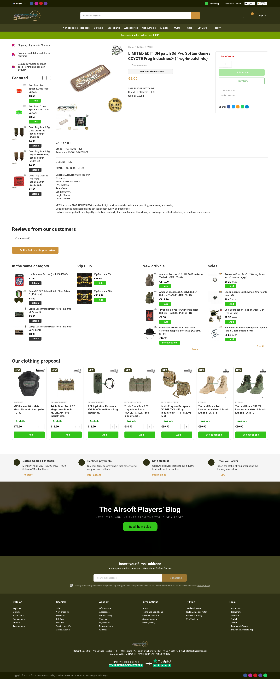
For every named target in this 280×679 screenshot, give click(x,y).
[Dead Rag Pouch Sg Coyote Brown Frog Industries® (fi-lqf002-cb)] (19, 157)
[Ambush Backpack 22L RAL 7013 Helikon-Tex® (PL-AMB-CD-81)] (149, 280)
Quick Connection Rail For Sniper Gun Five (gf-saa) (244, 311)
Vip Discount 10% (103, 291)
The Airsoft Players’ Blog (140, 509)
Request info (228, 90)
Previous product (257, 47)
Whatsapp (215, 3)
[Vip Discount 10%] (84, 297)
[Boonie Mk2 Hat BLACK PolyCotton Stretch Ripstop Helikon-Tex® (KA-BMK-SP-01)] (149, 333)
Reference (61, 152)
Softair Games (35, 675)
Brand (59, 148)
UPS (223, 475)
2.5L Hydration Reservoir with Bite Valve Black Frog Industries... (103, 409)
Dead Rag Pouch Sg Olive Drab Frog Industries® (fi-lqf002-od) (39, 132)
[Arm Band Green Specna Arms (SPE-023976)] (19, 112)
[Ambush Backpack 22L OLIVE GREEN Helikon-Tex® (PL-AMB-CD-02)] (149, 298)
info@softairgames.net (196, 651)
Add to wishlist (228, 95)
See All (195, 349)
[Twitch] (45, 3)
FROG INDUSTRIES (145, 92)
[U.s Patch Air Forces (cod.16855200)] (19, 280)
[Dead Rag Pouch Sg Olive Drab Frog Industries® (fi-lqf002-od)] (19, 133)
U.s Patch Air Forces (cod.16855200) (48, 274)
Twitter (233, 106)
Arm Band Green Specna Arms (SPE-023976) (39, 109)
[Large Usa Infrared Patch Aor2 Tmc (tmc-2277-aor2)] (19, 314)
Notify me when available (152, 71)
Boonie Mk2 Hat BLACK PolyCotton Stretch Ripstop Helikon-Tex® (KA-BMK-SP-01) (180, 330)
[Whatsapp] (265, 675)
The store (28, 474)
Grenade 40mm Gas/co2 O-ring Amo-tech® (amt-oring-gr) (245, 276)
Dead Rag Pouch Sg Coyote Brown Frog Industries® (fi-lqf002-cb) (39, 156)
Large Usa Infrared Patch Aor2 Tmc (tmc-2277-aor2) (50, 310)
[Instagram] (36, 3)
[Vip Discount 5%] (84, 280)
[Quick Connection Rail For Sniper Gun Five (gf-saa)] (215, 315)
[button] (44, 78)
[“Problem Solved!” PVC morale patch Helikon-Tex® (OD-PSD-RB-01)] (149, 315)
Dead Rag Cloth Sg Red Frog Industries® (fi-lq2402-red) (38, 180)
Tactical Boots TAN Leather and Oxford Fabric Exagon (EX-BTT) (213, 409)
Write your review (139, 65)
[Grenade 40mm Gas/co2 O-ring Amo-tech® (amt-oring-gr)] (215, 280)
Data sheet (63, 142)
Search (195, 15)
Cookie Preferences (66, 675)
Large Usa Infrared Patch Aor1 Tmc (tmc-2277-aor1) (50, 328)
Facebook (228, 106)
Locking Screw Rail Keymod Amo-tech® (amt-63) (246, 294)
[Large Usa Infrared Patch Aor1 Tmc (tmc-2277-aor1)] (19, 332)
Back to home (261, 47)
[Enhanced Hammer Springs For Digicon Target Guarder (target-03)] (215, 333)
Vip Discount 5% (102, 274)
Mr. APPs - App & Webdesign (95, 675)
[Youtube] (41, 3)
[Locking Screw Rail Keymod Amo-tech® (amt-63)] (215, 298)
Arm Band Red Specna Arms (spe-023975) (39, 88)
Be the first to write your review (37, 250)
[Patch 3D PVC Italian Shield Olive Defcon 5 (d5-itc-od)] (19, 297)
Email (237, 106)
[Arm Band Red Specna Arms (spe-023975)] (19, 91)
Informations (94, 475)
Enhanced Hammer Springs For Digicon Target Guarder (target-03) (246, 329)
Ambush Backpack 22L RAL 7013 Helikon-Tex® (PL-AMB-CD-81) (181, 276)
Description (64, 161)
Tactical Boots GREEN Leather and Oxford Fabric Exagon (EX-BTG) (250, 409)
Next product (265, 47)
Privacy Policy (204, 585)
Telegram (247, 106)
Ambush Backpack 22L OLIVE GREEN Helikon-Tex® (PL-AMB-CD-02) (178, 294)
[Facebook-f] (31, 3)
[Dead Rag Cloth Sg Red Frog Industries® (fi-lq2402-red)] (19, 181)
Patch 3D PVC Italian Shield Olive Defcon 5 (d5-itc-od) (50, 293)
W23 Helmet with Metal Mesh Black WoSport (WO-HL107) (29, 409)
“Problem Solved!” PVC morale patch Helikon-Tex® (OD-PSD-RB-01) (178, 311)
